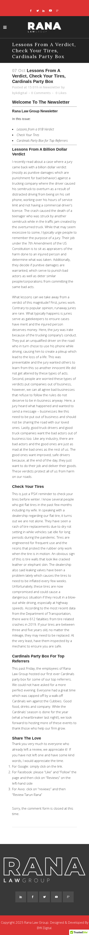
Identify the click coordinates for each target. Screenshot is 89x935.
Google (23, 766)
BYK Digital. (44, 928)
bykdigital (19, 93)
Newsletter (51, 87)
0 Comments (41, 93)
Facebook (25, 772)
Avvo (21, 789)
